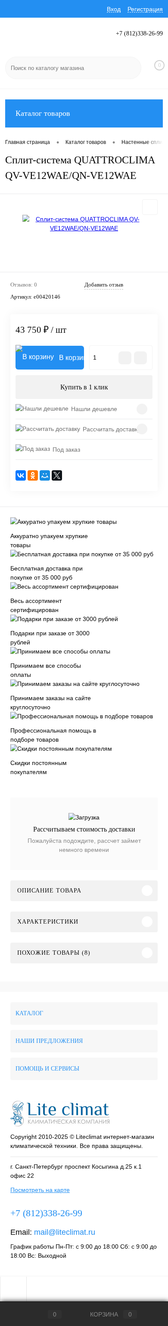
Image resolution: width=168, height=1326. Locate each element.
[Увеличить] (84, 224)
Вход (114, 9)
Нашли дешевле (94, 408)
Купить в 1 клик (84, 387)
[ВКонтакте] (21, 475)
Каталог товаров (43, 113)
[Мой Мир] (45, 475)
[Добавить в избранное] (150, 207)
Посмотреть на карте (40, 1189)
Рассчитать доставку (111, 429)
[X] (57, 475)
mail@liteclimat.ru (64, 1232)
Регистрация (145, 9)
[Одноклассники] (33, 475)
